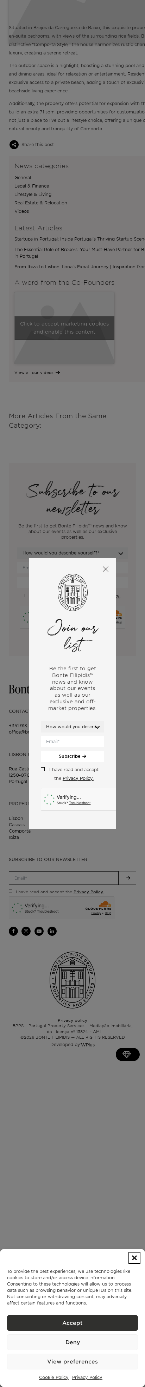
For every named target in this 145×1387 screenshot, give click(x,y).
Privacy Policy (87, 1377)
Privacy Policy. (78, 778)
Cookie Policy (54, 1377)
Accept (72, 1323)
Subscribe (70, 756)
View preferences (72, 1362)
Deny (72, 1342)
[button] (134, 1257)
